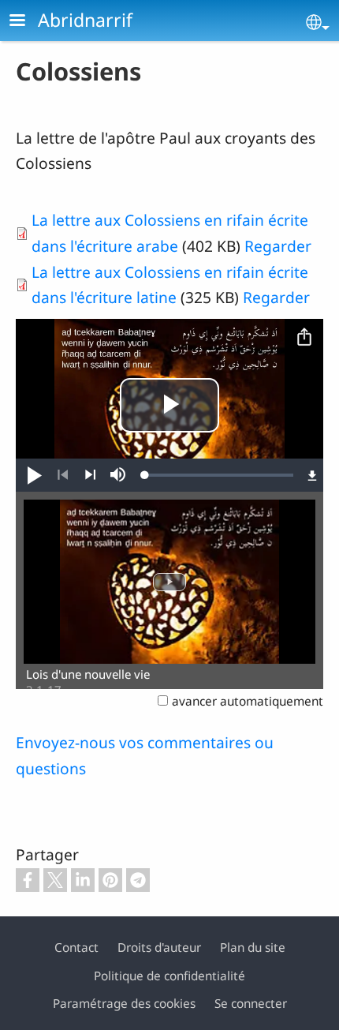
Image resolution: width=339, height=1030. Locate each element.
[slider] (219, 475)
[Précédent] (62, 475)
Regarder (277, 246)
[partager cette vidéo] (304, 337)
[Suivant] (90, 475)
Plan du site (252, 947)
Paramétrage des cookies (124, 1003)
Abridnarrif (85, 19)
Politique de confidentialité (169, 976)
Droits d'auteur (159, 947)
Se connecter (250, 1003)
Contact (76, 947)
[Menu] (26, 22)
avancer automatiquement (247, 701)
